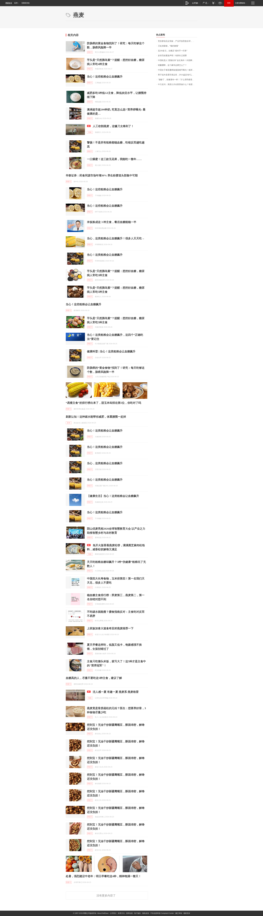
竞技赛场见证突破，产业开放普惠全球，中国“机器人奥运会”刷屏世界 (177, 41)
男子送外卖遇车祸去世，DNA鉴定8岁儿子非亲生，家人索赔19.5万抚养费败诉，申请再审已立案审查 (177, 75)
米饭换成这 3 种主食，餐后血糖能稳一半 (111, 222)
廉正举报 (178, 913)
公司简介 (113, 913)
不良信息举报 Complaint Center (162, 913)
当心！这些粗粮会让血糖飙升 (105, 76)
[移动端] (187, 3)
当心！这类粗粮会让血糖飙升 (105, 254)
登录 (229, 3)
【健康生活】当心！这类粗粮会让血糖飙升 (113, 495)
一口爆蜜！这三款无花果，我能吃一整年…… (114, 159)
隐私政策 (145, 913)
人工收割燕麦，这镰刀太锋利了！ (113, 126)
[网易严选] (205, 3)
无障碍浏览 (25, 3)
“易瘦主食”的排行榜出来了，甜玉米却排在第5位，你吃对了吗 (103, 402)
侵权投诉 (186, 913)
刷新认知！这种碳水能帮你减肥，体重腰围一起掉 (96, 416)
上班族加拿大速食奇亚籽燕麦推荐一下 (110, 628)
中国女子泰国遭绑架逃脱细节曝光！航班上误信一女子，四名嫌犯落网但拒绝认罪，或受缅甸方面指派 (177, 70)
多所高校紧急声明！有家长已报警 (172, 56)
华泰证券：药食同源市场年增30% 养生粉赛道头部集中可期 (102, 175)
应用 (16, 3)
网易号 (89, 52)
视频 (90, 132)
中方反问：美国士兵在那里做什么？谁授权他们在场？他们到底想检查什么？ (177, 84)
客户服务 (137, 913)
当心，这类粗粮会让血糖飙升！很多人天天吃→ (116, 238)
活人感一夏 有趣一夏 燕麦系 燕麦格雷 (116, 691)
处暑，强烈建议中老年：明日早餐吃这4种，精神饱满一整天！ (103, 876)
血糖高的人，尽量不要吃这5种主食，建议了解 (94, 677)
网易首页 (8, 3)
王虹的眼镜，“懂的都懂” (168, 46)
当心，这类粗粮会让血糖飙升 (105, 463)
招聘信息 (129, 913)
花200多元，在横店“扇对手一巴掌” (172, 51)
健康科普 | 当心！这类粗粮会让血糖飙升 (111, 351)
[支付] (213, 3)
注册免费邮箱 (240, 3)
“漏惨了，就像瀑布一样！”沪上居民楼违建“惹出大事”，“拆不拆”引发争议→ (177, 80)
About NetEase (102, 913)
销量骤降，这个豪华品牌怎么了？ (172, 65)
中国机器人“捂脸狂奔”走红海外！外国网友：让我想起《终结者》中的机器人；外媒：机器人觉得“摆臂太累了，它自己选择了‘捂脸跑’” (177, 60)
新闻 (68, 423)
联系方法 (121, 913)
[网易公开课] (196, 3)
